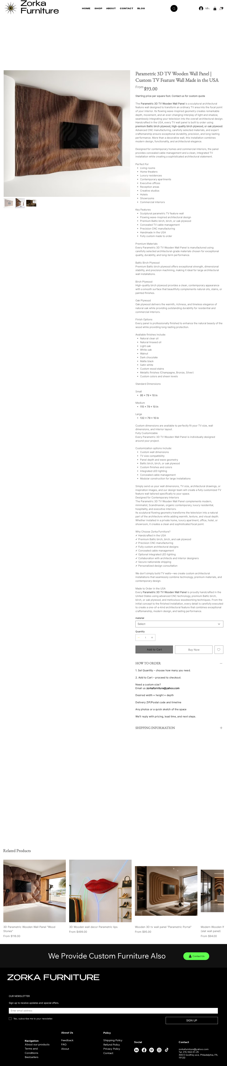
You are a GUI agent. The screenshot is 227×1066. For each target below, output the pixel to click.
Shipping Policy (112, 1040)
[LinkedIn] (136, 1050)
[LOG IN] (201, 8)
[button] (214, 8)
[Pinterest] (151, 1050)
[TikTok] (166, 1050)
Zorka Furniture (40, 8)
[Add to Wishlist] (219, 649)
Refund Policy (111, 1044)
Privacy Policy (111, 1048)
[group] (113, 898)
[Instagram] (159, 1050)
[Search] (173, 8)
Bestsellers (31, 1057)
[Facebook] (144, 1050)
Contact (108, 1053)
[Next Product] (219, 891)
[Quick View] (34, 891)
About (65, 1048)
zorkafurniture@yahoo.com (162, 688)
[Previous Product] (8, 891)
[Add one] (152, 637)
